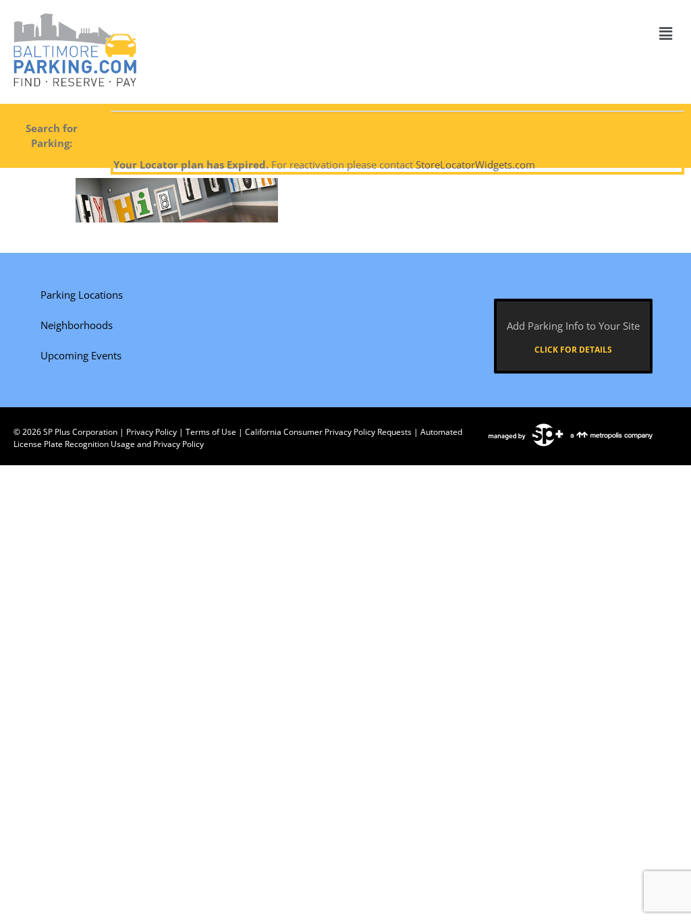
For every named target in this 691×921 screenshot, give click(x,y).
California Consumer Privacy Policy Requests (328, 432)
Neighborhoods (76, 325)
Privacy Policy (151, 432)
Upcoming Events (80, 355)
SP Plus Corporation (80, 432)
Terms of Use (211, 432)
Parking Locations (81, 294)
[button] (666, 33)
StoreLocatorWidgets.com (475, 164)
